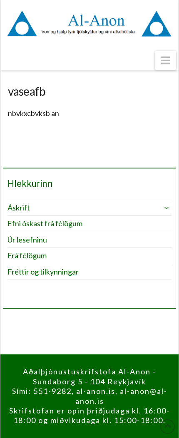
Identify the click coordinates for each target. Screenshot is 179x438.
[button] (165, 60)
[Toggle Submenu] (157, 207)
